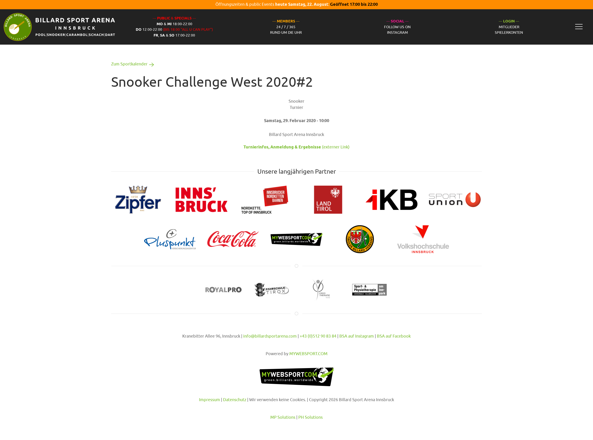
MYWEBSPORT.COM (308, 353)
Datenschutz (234, 399)
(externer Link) (296, 147)
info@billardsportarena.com (270, 336)
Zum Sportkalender (129, 64)
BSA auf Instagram (356, 336)
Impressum (209, 399)
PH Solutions (310, 417)
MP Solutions (282, 417)
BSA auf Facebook (394, 336)
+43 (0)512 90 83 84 (318, 336)
